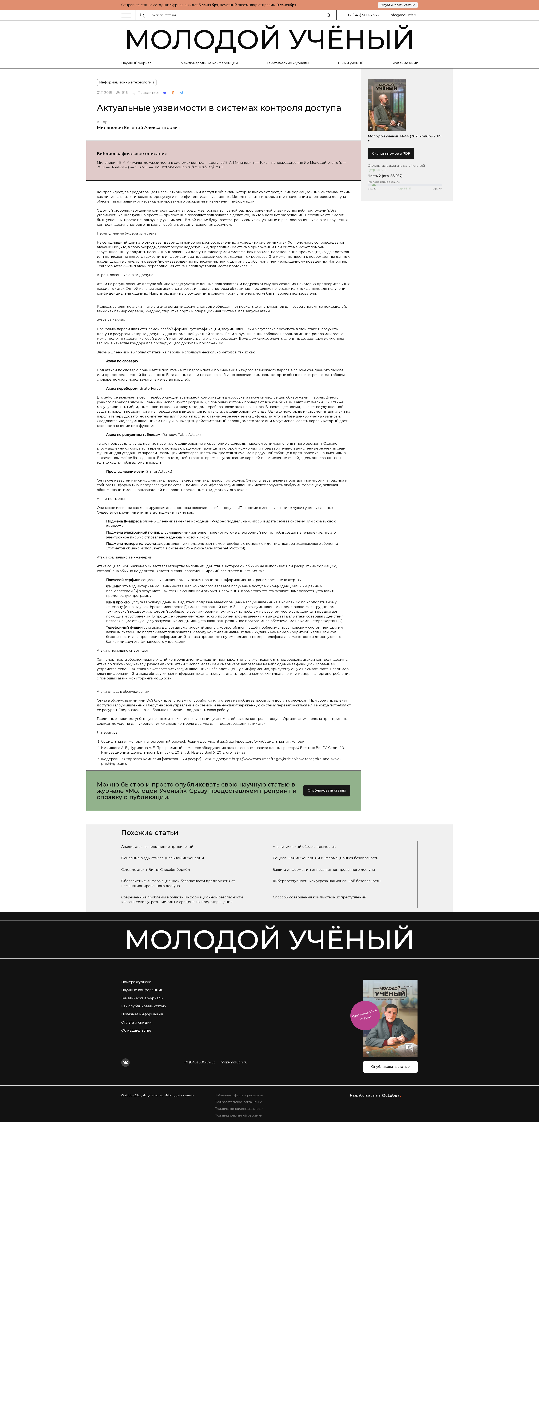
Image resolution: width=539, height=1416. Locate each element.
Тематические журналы (288, 63)
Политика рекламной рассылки (238, 1115)
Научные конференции (142, 990)
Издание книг (405, 63)
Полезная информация (142, 1014)
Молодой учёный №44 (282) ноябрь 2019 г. (404, 138)
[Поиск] (328, 15)
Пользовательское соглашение (238, 1102)
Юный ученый (351, 63)
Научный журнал (136, 63)
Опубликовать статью (398, 5)
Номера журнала (136, 982)
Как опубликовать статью (143, 1006)
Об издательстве (136, 1030)
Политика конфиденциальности (239, 1109)
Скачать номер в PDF (391, 154)
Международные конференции (209, 63)
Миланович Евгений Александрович (138, 127)
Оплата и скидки (136, 1022)
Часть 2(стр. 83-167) (385, 176)
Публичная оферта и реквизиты (239, 1095)
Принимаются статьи (364, 1014)
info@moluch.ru (404, 15)
